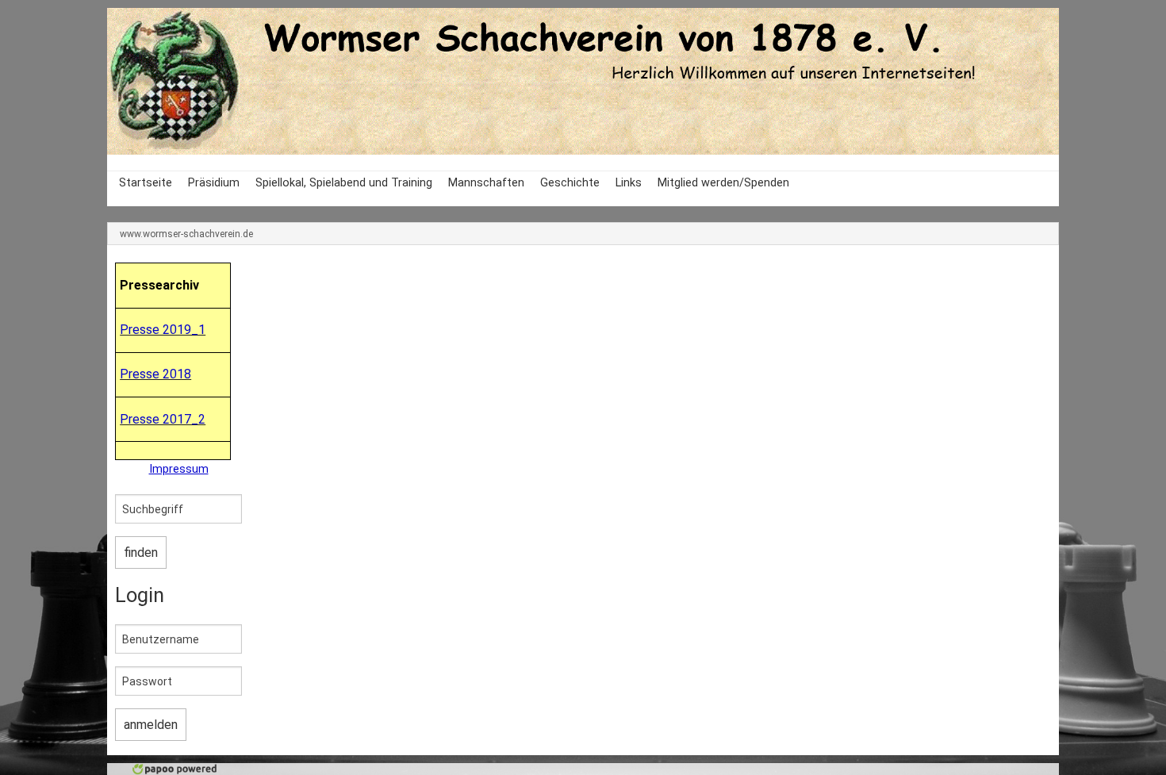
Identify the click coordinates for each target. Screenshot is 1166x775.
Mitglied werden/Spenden (723, 183)
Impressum (179, 469)
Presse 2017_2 (162, 419)
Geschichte (570, 183)
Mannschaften (486, 183)
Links (629, 183)
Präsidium (214, 183)
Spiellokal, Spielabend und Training (343, 183)
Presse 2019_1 (162, 329)
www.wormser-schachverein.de (186, 234)
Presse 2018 (155, 374)
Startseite (145, 183)
